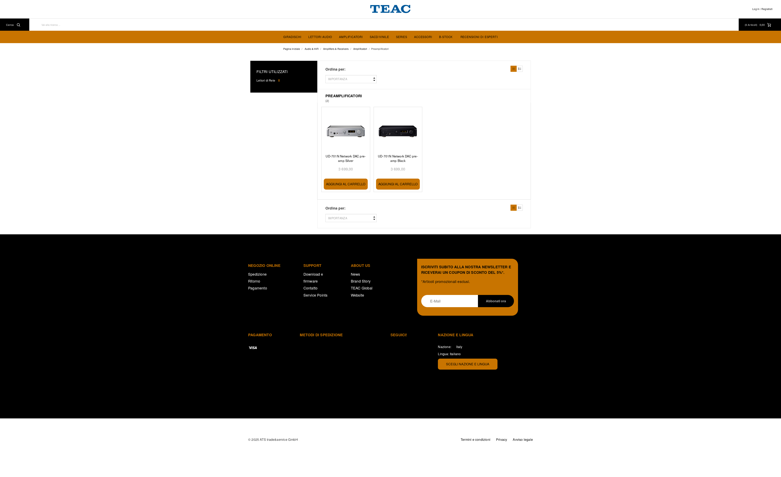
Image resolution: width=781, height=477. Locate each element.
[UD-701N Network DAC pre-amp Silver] (346, 131)
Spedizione (257, 274)
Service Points (315, 295)
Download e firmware (313, 277)
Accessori (423, 37)
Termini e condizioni (475, 439)
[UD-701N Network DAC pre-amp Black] (398, 131)
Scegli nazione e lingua (467, 364)
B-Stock (446, 37)
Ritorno (254, 281)
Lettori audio (320, 37)
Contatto (310, 287)
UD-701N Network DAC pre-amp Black (398, 158)
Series (401, 37)
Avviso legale (523, 439)
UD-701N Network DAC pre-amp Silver (346, 158)
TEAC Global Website (361, 291)
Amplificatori (351, 37)
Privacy (501, 439)
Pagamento (257, 287)
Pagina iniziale (291, 48)
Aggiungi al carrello (345, 184)
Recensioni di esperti (479, 37)
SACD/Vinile (379, 37)
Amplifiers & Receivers (336, 48)
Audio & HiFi (312, 48)
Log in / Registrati (762, 9)
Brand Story (361, 281)
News (355, 274)
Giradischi (292, 37)
